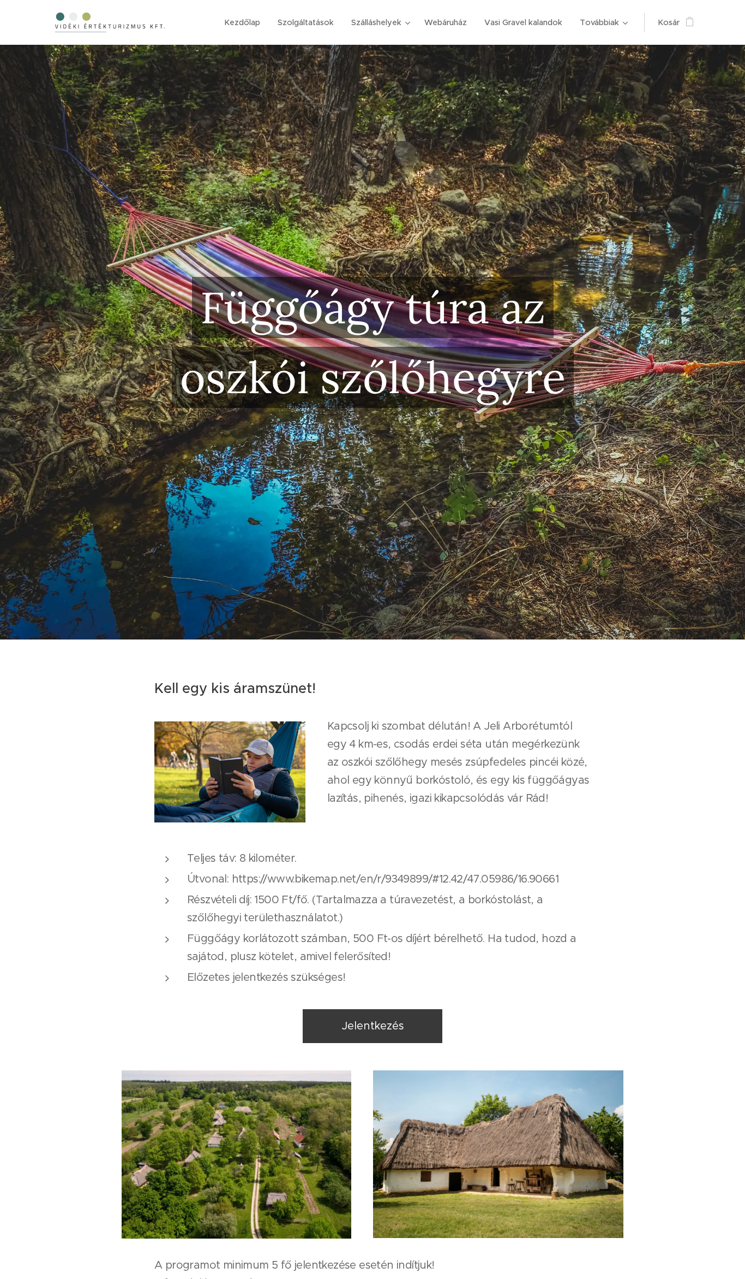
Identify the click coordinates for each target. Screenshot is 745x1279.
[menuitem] (245, 22)
